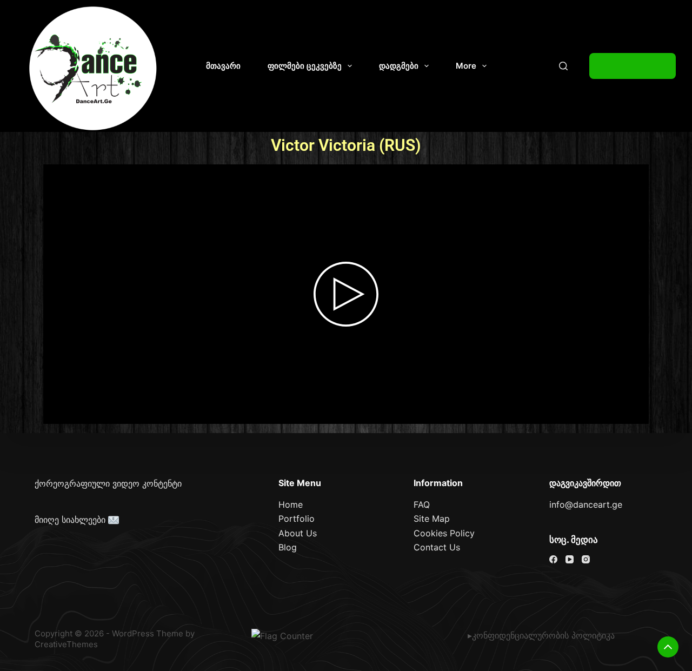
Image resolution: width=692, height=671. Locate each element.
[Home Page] (93, 68)
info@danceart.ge (585, 504)
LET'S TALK (632, 66)
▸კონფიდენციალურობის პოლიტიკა (541, 635)
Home (290, 504)
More (466, 66)
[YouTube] (569, 559)
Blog (287, 547)
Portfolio (296, 518)
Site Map (432, 518)
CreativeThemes (66, 644)
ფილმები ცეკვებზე (305, 66)
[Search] (563, 66)
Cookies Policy (444, 533)
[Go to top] (667, 646)
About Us (297, 533)
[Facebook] (553, 559)
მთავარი (223, 66)
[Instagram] (586, 559)
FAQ (422, 504)
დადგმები (398, 66)
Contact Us (437, 547)
